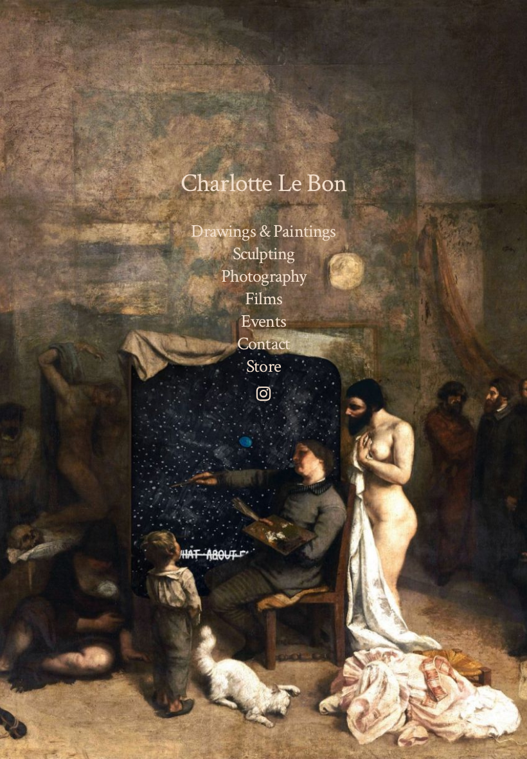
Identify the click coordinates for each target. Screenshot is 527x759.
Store (263, 367)
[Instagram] (263, 393)
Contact (263, 344)
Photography (264, 276)
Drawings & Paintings (263, 231)
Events (263, 321)
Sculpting (263, 254)
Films (263, 299)
